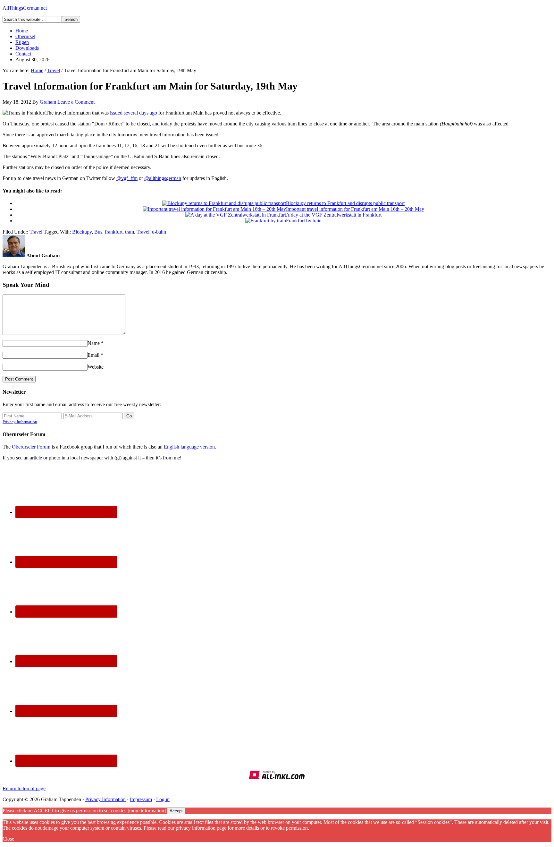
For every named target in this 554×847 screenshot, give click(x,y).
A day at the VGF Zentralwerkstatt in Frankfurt (334, 215)
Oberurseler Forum (31, 446)
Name (94, 343)
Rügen (22, 42)
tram (129, 232)
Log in (163, 799)
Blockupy (82, 232)
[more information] (147, 810)
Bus (98, 232)
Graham (48, 102)
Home (21, 30)
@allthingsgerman (162, 178)
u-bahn (159, 232)
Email (93, 355)
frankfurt (113, 232)
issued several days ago (133, 113)
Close (8, 839)
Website (96, 367)
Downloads (27, 48)
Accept (176, 811)
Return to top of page (24, 788)
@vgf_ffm (127, 178)
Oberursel (25, 36)
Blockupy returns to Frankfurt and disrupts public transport (345, 203)
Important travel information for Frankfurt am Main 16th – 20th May (355, 209)
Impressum (141, 799)
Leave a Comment (76, 102)
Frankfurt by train (304, 220)
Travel (35, 232)
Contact (23, 53)
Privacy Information (20, 421)
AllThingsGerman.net (25, 8)
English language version (189, 446)
